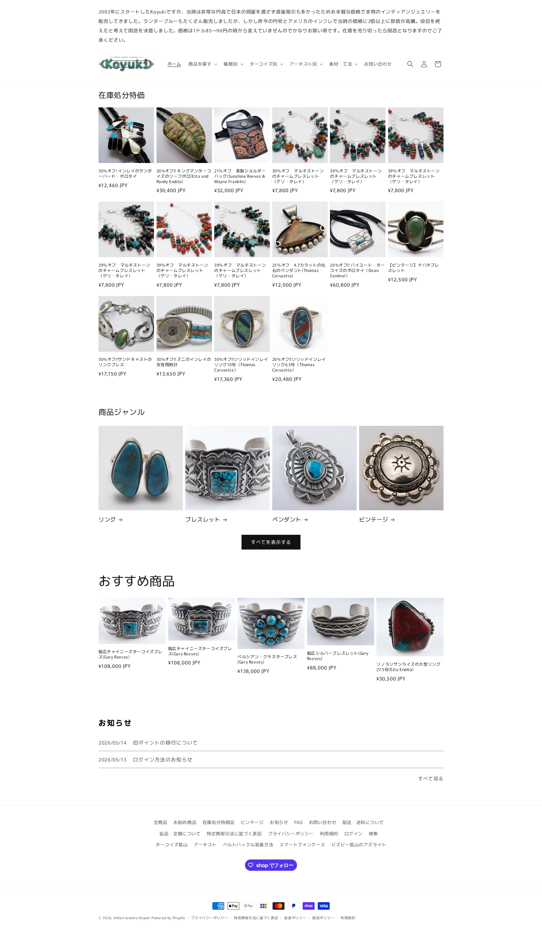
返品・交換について (179, 833)
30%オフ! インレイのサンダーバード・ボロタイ (125, 173)
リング (107, 519)
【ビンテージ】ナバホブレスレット (413, 268)
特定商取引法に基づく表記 (234, 833)
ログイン (353, 833)
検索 (373, 833)
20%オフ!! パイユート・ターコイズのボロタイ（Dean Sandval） (357, 271)
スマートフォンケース (302, 844)
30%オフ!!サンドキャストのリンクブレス (125, 362)
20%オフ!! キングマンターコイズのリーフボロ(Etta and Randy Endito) (184, 176)
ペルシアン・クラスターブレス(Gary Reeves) (267, 659)
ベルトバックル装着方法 (248, 844)
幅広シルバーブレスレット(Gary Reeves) (338, 656)
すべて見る (431, 778)
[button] (202, 63)
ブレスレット (203, 519)
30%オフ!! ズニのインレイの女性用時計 (184, 362)
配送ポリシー (323, 917)
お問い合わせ (323, 822)
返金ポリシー (295, 917)
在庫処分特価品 (219, 822)
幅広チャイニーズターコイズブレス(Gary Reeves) (130, 654)
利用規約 (329, 833)
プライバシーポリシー (291, 833)
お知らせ (279, 822)
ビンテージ (373, 519)
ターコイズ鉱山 (172, 844)
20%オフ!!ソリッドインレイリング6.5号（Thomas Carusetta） (299, 365)
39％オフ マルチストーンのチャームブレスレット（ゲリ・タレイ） (298, 176)
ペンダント (286, 519)
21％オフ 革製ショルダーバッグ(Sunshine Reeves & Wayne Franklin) (240, 176)
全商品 (160, 822)
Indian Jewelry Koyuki (132, 917)
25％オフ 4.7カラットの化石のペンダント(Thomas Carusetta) (299, 271)
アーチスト (205, 844)
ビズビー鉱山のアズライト (359, 844)
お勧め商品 (184, 822)
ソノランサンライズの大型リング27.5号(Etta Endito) (408, 667)
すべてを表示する (271, 542)
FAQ (298, 822)
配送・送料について (363, 822)
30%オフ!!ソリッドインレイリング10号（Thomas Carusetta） (241, 365)
